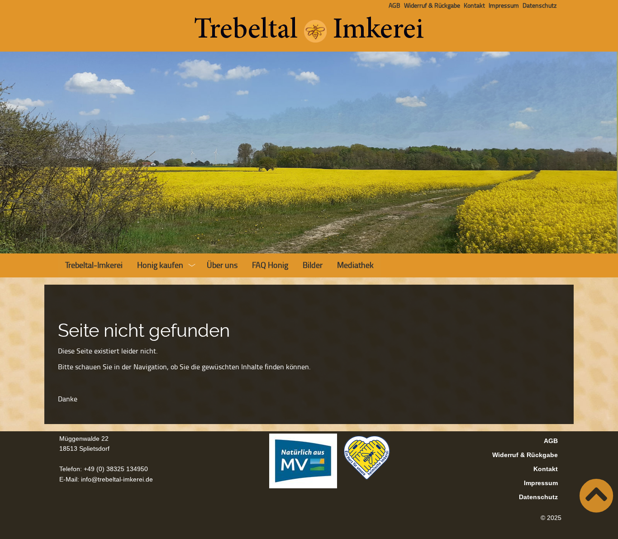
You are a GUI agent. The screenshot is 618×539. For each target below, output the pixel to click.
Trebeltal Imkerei (309, 30)
